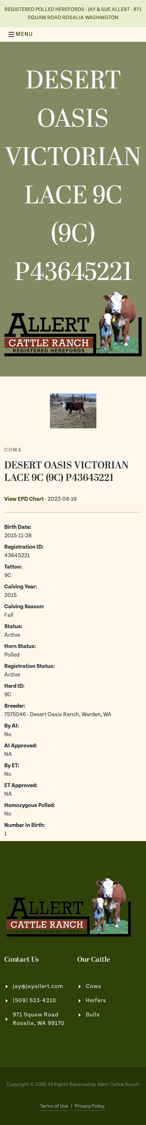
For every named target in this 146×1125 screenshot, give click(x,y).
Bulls (93, 1014)
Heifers (96, 1000)
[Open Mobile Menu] (11, 34)
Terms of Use (54, 1106)
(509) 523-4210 (34, 1000)
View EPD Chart (24, 499)
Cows (13, 450)
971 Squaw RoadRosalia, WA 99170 (38, 1019)
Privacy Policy (90, 1106)
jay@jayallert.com (38, 986)
